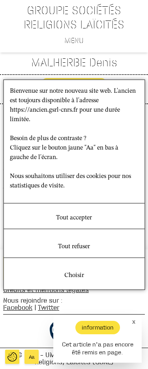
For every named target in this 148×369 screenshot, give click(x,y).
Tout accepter (74, 217)
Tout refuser (74, 246)
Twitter (48, 307)
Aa (32, 357)
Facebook (17, 307)
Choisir (74, 275)
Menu (74, 40)
